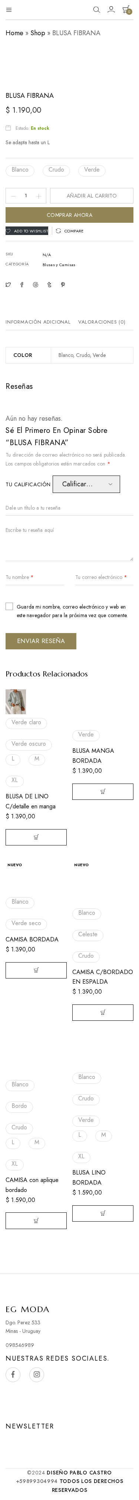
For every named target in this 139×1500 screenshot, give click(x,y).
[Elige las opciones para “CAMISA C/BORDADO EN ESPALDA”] (102, 1012)
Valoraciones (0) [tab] (102, 321)
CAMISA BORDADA (32, 939)
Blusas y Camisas (59, 265)
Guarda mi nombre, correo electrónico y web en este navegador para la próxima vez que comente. (72, 611)
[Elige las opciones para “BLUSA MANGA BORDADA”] (102, 792)
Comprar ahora (69, 215)
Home (14, 33)
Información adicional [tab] (38, 321)
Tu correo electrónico (101, 577)
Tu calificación (29, 484)
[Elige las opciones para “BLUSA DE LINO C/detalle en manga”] (36, 837)
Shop (37, 33)
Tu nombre (20, 577)
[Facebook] (13, 1374)
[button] (20, 170)
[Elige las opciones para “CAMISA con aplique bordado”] (36, 1220)
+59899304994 (37, 1481)
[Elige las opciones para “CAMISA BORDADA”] (36, 970)
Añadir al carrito (92, 195)
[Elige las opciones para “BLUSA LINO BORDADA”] (102, 1213)
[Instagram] (36, 1374)
